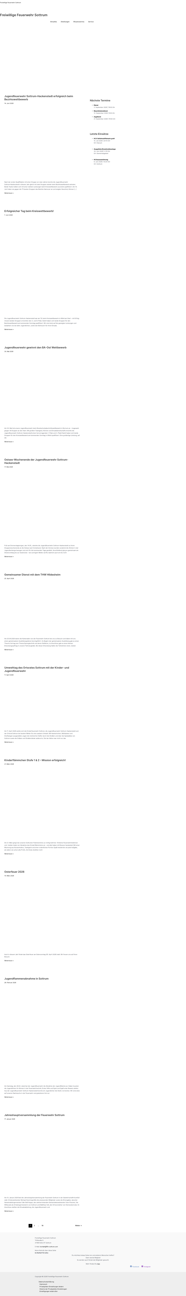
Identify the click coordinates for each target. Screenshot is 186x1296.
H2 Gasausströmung (101, 160)
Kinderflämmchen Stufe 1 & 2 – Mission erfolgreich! (35, 760)
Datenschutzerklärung (46, 1282)
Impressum (43, 1284)
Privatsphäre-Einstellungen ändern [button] (52, 1286)
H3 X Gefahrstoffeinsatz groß (104, 138)
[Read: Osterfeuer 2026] (54, 950)
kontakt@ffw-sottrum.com (49, 1247)
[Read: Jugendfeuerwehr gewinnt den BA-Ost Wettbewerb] (54, 424)
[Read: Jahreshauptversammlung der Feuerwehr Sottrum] (54, 1194)
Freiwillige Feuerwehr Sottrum (10, 2)
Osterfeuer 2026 (14, 871)
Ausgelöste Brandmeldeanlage (105, 149)
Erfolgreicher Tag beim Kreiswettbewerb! (29, 211)
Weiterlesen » (9, 193)
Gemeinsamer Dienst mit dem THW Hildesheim (32, 574)
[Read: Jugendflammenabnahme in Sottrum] (49, 1082)
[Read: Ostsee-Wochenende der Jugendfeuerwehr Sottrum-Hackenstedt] (54, 542)
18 (42, 1225)
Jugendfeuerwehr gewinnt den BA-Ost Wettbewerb (35, 347)
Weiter (78, 1225)
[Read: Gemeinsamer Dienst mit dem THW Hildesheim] (54, 635)
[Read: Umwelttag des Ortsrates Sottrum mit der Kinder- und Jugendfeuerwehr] (54, 727)
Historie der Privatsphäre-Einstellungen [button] (53, 1289)
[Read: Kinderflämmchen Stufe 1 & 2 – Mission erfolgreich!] (54, 839)
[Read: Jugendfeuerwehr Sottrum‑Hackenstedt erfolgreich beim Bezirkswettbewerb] (54, 178)
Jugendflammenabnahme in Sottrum (26, 978)
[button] (54, 21)
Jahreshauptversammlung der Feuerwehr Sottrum (34, 1115)
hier (98, 1264)
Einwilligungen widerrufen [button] (49, 1291)
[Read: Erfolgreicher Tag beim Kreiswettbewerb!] (42, 315)
